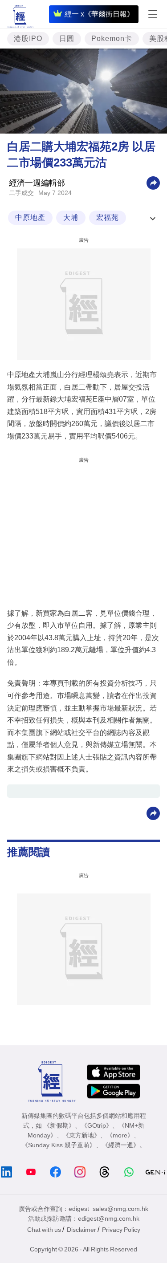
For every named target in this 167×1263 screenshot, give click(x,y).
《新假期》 (59, 1125)
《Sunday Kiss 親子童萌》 (59, 1145)
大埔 (70, 217)
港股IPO (28, 38)
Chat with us (44, 1229)
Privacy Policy (121, 1229)
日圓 (66, 38)
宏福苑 (107, 217)
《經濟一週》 (120, 1145)
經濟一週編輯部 (37, 183)
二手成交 (21, 193)
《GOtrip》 (96, 1125)
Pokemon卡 (111, 38)
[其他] (153, 182)
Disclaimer (81, 1229)
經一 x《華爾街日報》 (99, 14)
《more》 (120, 1135)
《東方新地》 (81, 1135)
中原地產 (30, 217)
